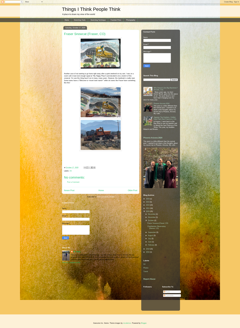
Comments (169, 295)
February (151, 245)
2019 (148, 249)
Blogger (143, 323)
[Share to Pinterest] (94, 167)
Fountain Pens (116, 20)
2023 (148, 202)
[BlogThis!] (87, 167)
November (152, 217)
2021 (148, 208)
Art (71, 171)
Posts (167, 292)
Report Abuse (149, 279)
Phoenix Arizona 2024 (161, 103)
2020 (148, 211)
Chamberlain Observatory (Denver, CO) (156, 227)
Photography (130, 20)
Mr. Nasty (76, 252)
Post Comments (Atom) (105, 197)
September (152, 232)
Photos (145, 268)
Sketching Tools (80, 20)
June (150, 242)
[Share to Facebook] (92, 167)
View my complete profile (71, 262)
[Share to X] (89, 167)
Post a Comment (73, 182)
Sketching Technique (98, 20)
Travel (145, 271)
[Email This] (85, 167)
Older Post (132, 190)
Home (67, 20)
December (152, 214)
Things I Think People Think (91, 9)
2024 (148, 199)
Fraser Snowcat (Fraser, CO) (157, 223)
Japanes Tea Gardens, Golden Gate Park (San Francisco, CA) (165, 118)
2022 (148, 205)
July (150, 238)
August (151, 235)
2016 (148, 252)
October (151, 220)
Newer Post (69, 190)
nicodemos (127, 323)
